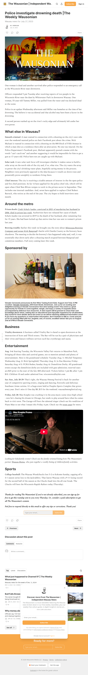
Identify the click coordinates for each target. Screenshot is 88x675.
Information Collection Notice (43, 630)
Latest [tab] (13, 571)
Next (76, 528)
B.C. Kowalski (14, 25)
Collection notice (61, 660)
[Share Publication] (61, 4)
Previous (13, 528)
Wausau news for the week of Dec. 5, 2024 (20, 582)
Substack (33, 670)
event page (67, 404)
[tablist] (14, 544)
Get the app (54, 665)
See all (9, 627)
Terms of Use (54, 627)
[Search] (57, 4)
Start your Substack (38, 665)
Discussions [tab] (21, 571)
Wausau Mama (18, 462)
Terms (51, 660)
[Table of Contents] (2, 337)
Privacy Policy (60, 630)
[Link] (2, 131)
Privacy (45, 660)
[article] (44, 582)
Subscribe (70, 4)
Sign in (81, 4)
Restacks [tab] (19, 544)
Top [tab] (7, 571)
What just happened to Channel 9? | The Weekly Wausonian (28, 578)
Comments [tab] (10, 544)
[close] (64, 587)
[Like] (7, 33)
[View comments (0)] (12, 33)
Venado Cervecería (21, 305)
